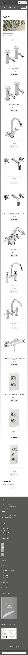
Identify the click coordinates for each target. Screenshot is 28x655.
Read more (14, 74)
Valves (6, 577)
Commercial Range (9, 570)
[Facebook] (2, 544)
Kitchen (4, 580)
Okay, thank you (22, 2)
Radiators (5, 582)
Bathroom (11, 12)
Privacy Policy (4, 528)
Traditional (7, 575)
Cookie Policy (4, 530)
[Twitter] (2, 547)
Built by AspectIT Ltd (14, 647)
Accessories (6, 565)
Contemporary (17, 12)
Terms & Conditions (6, 532)
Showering (5, 585)
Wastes (5, 587)
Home (7, 12)
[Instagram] (2, 550)
